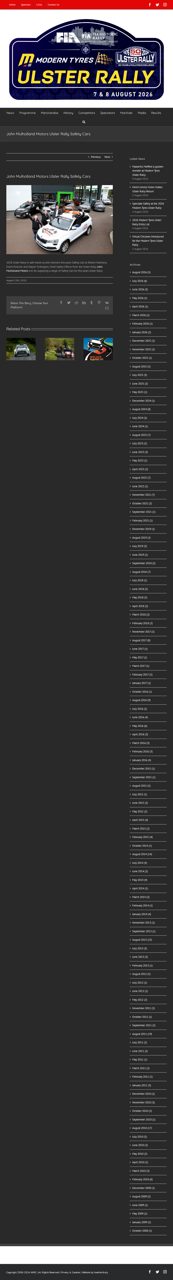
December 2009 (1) (143, 1188)
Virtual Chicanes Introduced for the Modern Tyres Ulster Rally (148, 241)
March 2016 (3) (141, 743)
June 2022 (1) (140, 486)
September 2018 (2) (143, 563)
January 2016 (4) (141, 760)
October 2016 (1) (142, 691)
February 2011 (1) (142, 1076)
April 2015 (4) (140, 820)
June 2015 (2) (140, 803)
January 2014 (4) (141, 914)
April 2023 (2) (140, 469)
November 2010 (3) (143, 1102)
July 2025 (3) (139, 375)
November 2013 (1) (143, 922)
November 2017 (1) (143, 631)
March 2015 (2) (141, 828)
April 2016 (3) (140, 734)
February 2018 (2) (142, 623)
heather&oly (101, 1272)
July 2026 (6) (139, 281)
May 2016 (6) (139, 726)
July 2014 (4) (139, 863)
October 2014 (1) (142, 845)
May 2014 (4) (139, 880)
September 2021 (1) (143, 512)
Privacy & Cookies (70, 1272)
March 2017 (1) (140, 666)
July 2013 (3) (139, 948)
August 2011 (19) (142, 1034)
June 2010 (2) (140, 1145)
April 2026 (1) (140, 306)
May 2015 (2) (139, 811)
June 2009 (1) (140, 1205)
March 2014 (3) (141, 897)
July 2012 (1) (139, 982)
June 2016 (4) (140, 717)
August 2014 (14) (142, 854)
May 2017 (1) (139, 657)
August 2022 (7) (141, 477)
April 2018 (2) (140, 606)
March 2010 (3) (141, 1171)
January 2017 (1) (141, 683)
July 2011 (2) (139, 1042)
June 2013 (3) (140, 957)
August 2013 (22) (142, 940)
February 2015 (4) (142, 837)
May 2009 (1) (139, 1213)
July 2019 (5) (139, 546)
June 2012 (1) (140, 991)
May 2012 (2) (139, 1000)
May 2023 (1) (139, 460)
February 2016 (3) (142, 751)
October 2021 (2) (142, 503)
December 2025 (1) (143, 341)
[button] (83, 121)
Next (107, 157)
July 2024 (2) (139, 418)
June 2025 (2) (140, 383)
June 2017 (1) (140, 649)
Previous (96, 157)
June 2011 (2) (140, 1051)
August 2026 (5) (141, 272)
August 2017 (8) (141, 640)
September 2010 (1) (143, 1119)
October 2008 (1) (142, 1230)
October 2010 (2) (142, 1111)
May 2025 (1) (139, 392)
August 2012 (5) (141, 974)
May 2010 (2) (139, 1154)
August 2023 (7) (141, 435)
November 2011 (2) (143, 1008)
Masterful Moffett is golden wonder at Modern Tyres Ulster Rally (147, 171)
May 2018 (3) (139, 597)
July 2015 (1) (139, 794)
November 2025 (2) (143, 349)
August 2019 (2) (141, 537)
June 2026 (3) (140, 289)
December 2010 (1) (143, 1094)
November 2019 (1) (143, 529)
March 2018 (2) (141, 614)
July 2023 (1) (139, 443)
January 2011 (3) (141, 1085)
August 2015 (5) (141, 785)
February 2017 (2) (142, 674)
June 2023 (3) (140, 452)
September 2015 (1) (143, 777)
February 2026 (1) (142, 323)
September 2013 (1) (143, 931)
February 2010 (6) (142, 1179)
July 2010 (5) (139, 1136)
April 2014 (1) (140, 888)
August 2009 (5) (141, 1196)
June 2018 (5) (140, 589)
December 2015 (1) (143, 768)
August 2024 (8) (141, 409)
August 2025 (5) (141, 366)
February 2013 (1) (142, 965)
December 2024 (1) (143, 401)
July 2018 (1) (139, 580)
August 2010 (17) (142, 1128)
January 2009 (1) (141, 1222)
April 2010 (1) (140, 1162)
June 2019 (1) (140, 555)
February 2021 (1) (142, 520)
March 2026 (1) (141, 315)
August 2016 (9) (141, 700)
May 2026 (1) (139, 298)
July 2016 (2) (139, 709)
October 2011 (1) (142, 1017)
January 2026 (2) (141, 332)
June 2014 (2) (140, 871)
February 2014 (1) (142, 905)
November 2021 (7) (143, 495)
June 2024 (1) (140, 426)
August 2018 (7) (141, 572)
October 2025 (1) (142, 358)
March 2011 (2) (141, 1068)
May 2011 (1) (139, 1059)
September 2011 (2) (143, 1025)
